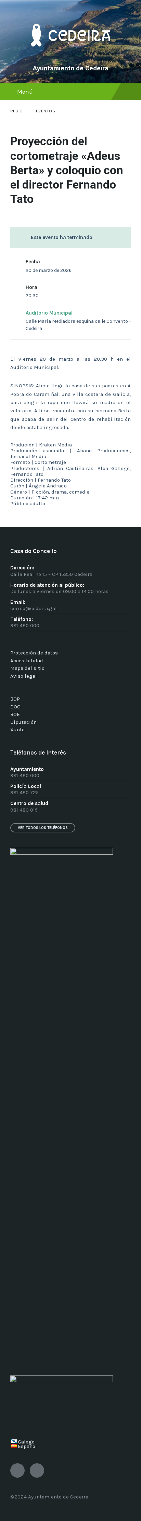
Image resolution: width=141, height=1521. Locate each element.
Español (27, 1446)
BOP (15, 699)
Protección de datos (34, 653)
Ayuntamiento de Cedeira (70, 68)
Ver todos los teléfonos (43, 828)
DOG (15, 707)
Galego (26, 1442)
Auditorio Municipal (49, 313)
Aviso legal (23, 676)
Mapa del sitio (27, 668)
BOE (15, 714)
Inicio (16, 111)
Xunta (17, 730)
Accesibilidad (26, 661)
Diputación (23, 722)
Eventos (45, 111)
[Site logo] (70, 57)
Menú (25, 91)
